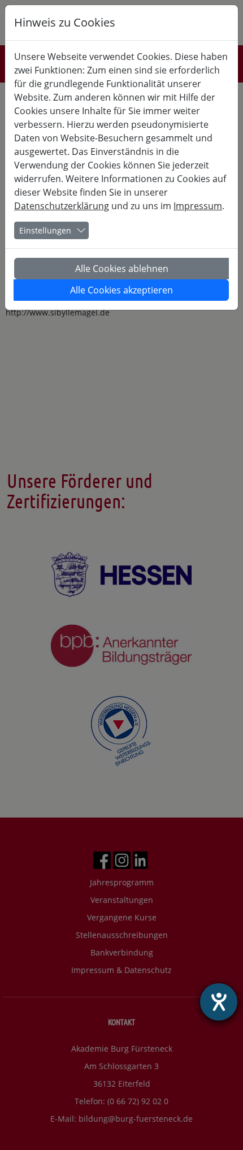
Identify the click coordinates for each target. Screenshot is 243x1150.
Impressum (197, 206)
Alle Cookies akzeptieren (121, 290)
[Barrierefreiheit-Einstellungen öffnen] (218, 1002)
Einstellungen (45, 230)
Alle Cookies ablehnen (121, 268)
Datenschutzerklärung (61, 206)
